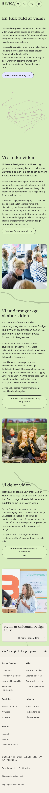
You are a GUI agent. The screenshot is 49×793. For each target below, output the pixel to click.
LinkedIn (6, 733)
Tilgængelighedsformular (13, 784)
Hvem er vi (7, 670)
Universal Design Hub (12, 681)
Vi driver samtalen (10, 706)
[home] (9, 4)
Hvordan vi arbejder (11, 675)
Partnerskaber (32, 706)
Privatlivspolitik (9, 768)
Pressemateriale (10, 744)
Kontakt (6, 739)
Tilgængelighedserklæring (13, 776)
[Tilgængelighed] (18, 4)
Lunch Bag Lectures (35, 686)
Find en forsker (33, 711)
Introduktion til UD (34, 670)
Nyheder (6, 711)
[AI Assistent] (31, 4)
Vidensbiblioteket (34, 675)
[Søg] (25, 4)
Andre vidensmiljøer (35, 681)
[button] (39, 4)
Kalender (6, 717)
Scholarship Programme (7, 688)
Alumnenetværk (33, 717)
